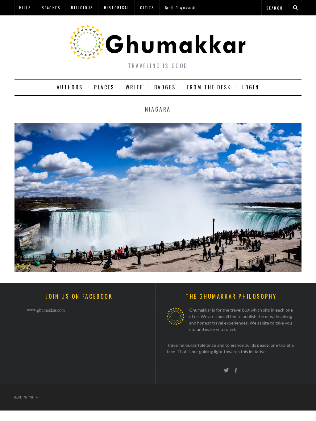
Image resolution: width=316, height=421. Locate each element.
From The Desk (209, 87)
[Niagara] (158, 270)
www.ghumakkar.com (46, 310)
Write (134, 87)
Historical (117, 7)
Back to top (25, 397)
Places (104, 87)
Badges (165, 87)
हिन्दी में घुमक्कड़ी (180, 7)
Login (250, 87)
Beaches (51, 7)
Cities (147, 7)
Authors (70, 87)
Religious (82, 7)
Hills (25, 7)
